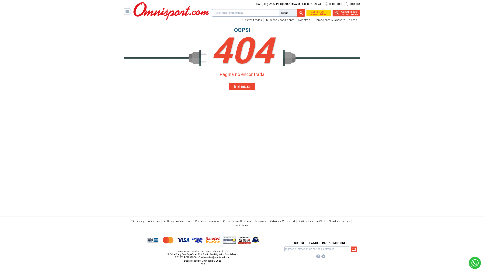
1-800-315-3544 (311, 4)
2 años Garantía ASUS (312, 221)
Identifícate (335, 4)
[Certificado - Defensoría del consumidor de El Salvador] (255, 240)
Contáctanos (240, 225)
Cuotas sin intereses (207, 221)
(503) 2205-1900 (272, 4)
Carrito (355, 4)
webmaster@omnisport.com (215, 257)
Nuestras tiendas (252, 20)
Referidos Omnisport (282, 221)
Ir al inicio (242, 86)
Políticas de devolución (177, 221)
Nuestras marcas (339, 221)
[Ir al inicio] (171, 11)
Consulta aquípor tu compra (349, 13)
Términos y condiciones (280, 20)
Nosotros (304, 20)
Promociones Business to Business (335, 20)
